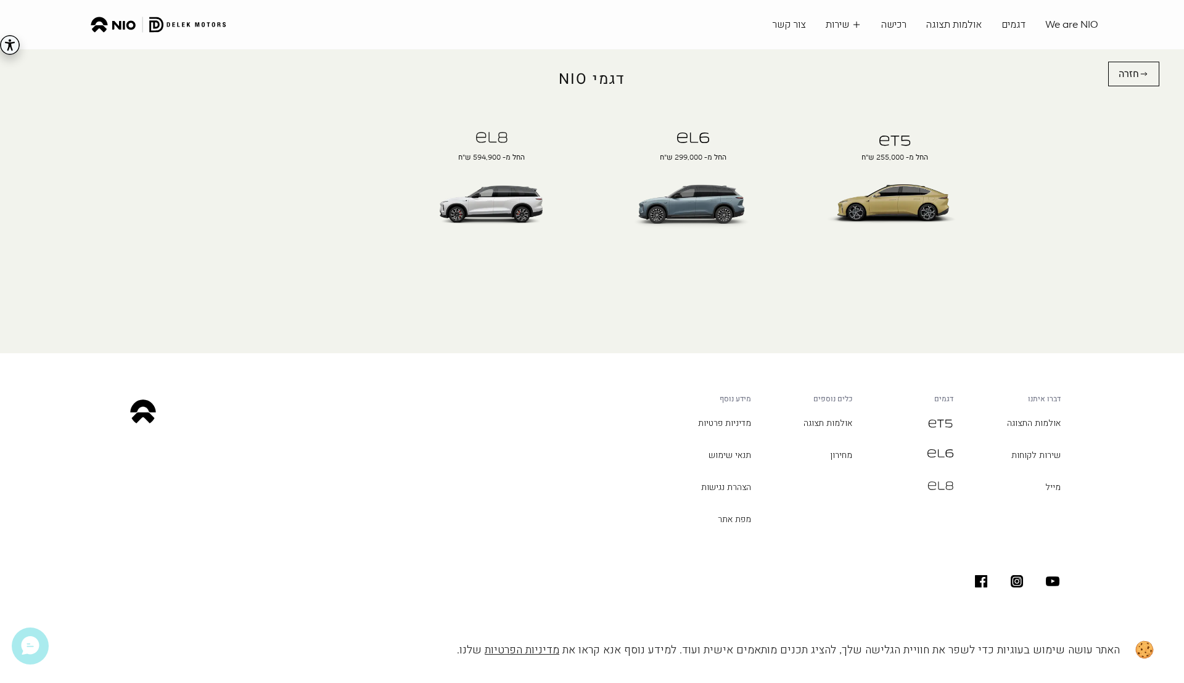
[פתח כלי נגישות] (10, 45)
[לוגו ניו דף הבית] (158, 24)
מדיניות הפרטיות (522, 649)
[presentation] (894, 200)
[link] (1133, 74)
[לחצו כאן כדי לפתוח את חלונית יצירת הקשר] (30, 646)
